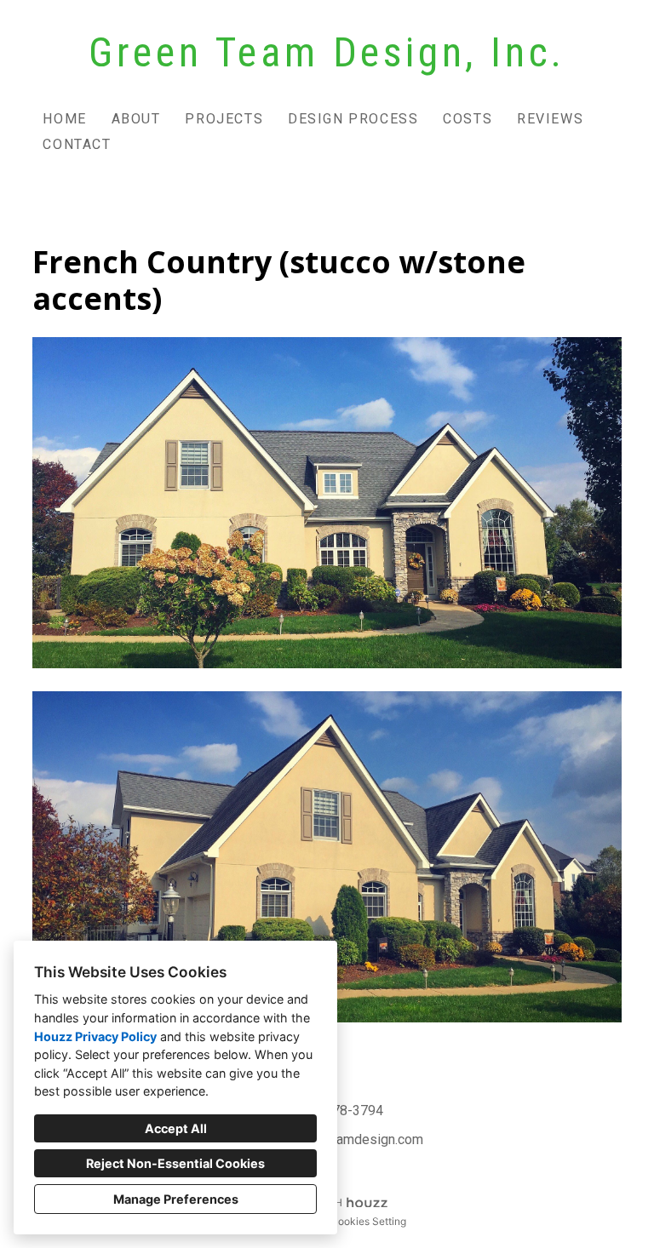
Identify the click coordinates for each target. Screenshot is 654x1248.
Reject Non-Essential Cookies (175, 1163)
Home (64, 119)
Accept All (176, 1128)
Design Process (353, 119)
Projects (224, 119)
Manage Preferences (175, 1199)
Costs (467, 119)
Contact (77, 144)
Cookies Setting (368, 1221)
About (136, 119)
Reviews (550, 119)
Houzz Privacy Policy (95, 1036)
